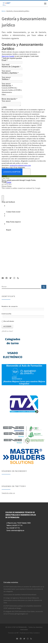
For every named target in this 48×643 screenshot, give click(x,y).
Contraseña (6, 314)
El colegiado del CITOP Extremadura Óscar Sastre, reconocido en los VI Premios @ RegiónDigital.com (23, 613)
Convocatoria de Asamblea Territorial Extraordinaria (20, 595)
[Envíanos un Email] (3, 278)
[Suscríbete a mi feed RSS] (18, 278)
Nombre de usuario (10, 306)
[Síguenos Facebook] (7, 278)
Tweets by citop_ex (8, 493)
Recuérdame (8, 321)
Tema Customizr (35, 633)
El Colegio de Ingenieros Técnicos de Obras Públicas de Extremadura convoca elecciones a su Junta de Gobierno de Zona (23, 600)
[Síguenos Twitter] (10, 278)
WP (18, 633)
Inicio (3, 11)
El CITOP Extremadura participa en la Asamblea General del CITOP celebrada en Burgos (22, 607)
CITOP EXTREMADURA (19, 627)
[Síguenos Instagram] (14, 278)
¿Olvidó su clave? (7, 331)
